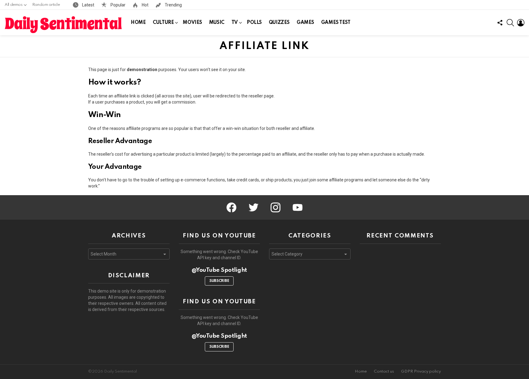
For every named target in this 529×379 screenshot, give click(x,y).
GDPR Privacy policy (421, 371)
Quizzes (279, 22)
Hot (144, 5)
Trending (173, 5)
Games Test (336, 22)
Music (216, 22)
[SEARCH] (510, 23)
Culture (163, 22)
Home (138, 22)
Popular (118, 5)
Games (305, 22)
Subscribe (219, 281)
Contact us (384, 371)
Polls (254, 22)
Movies (192, 22)
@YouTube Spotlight (219, 270)
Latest (87, 5)
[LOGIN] (520, 23)
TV (234, 22)
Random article (46, 5)
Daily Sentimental (63, 24)
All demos (14, 5)
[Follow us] (500, 23)
